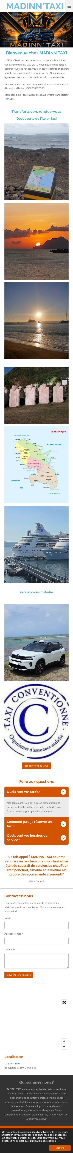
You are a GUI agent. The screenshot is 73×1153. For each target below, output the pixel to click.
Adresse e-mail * (13, 933)
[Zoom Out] (64, 1046)
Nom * (7, 918)
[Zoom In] (64, 1041)
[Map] (36, 1024)
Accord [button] (60, 1148)
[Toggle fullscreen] (64, 1002)
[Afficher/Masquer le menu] (69, 6)
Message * (10, 949)
